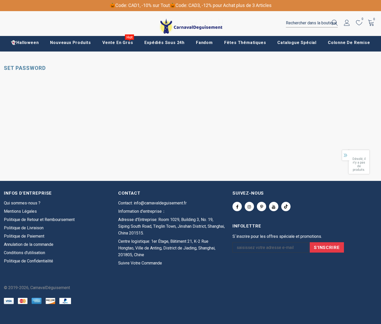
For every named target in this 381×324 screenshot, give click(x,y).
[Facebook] (237, 206)
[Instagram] (249, 206)
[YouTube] (273, 206)
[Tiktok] (286, 206)
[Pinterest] (261, 206)
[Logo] (190, 26)
